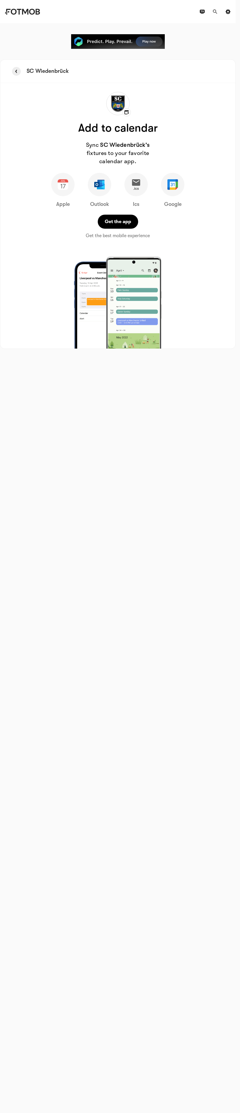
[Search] (215, 12)
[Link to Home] (22, 12)
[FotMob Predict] (118, 41)
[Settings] (228, 12)
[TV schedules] (202, 12)
